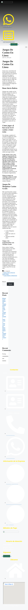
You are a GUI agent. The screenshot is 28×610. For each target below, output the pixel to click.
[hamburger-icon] (26, 47)
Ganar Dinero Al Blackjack (10, 275)
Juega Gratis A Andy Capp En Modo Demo (3, 324)
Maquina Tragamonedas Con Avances (4, 335)
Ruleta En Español (4, 316)
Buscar (4, 281)
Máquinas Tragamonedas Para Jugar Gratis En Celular (4, 306)
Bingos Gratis (4, 299)
